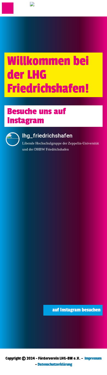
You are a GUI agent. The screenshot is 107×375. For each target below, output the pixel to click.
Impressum (93, 358)
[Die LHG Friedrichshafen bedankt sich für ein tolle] (28, 202)
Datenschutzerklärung (55, 364)
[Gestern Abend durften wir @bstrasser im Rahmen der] (78, 202)
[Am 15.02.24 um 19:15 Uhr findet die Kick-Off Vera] (78, 231)
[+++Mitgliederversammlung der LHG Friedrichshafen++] (28, 259)
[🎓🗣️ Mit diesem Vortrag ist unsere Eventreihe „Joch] (28, 174)
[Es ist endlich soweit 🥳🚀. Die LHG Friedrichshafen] (78, 259)
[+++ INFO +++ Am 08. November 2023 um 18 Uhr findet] (28, 288)
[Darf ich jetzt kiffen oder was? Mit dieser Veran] (78, 174)
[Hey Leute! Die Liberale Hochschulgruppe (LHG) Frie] (78, 288)
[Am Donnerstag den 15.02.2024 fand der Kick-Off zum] (28, 231)
